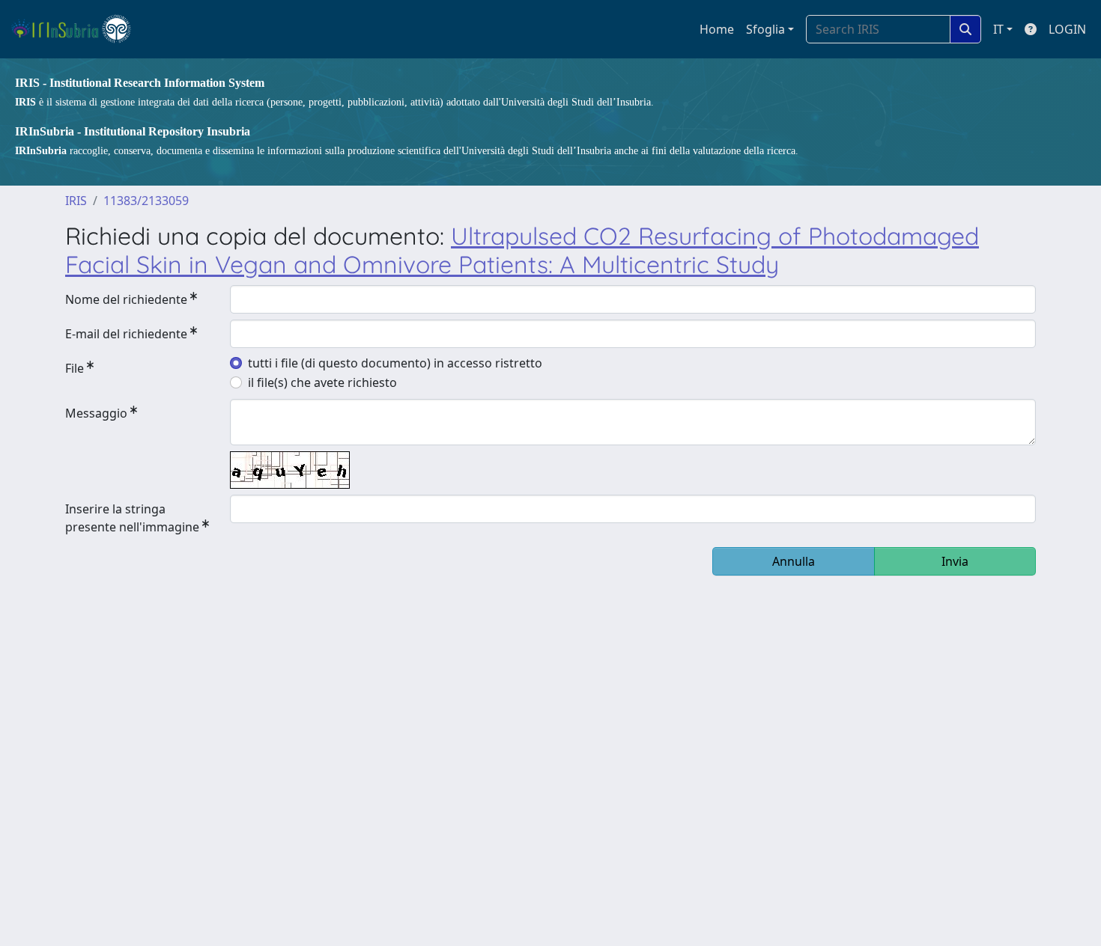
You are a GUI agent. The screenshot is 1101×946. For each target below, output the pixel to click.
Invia (954, 561)
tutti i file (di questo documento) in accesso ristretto (395, 363)
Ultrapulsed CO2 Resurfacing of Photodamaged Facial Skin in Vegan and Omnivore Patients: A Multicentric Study (522, 250)
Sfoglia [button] (765, 29)
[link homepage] (77, 29)
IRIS (76, 200)
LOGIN (1067, 29)
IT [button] (998, 29)
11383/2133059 (146, 200)
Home (717, 29)
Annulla (793, 561)
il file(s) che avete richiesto (322, 382)
